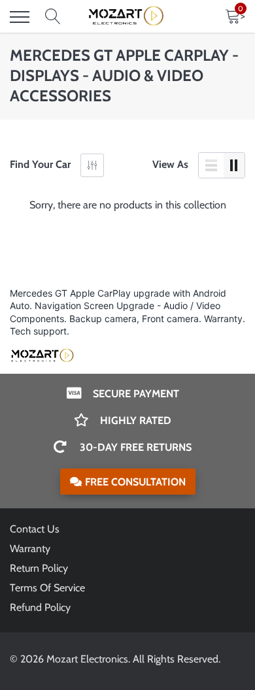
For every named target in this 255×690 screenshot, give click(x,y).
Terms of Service (47, 588)
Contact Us (35, 529)
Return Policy (39, 568)
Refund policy (40, 607)
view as (170, 164)
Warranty (30, 548)
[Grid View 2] (234, 165)
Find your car (40, 164)
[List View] (211, 165)
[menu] (19, 17)
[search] (53, 17)
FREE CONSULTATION (135, 482)
